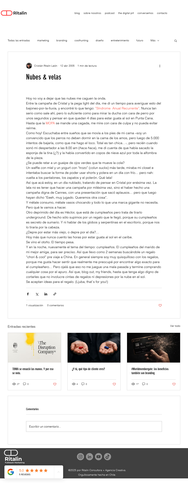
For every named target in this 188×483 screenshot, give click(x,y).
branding (61, 40)
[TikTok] (107, 456)
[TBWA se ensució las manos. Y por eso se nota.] (34, 348)
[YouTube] (98, 456)
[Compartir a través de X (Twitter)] (37, 294)
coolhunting (81, 40)
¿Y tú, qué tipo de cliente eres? (88, 369)
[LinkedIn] (89, 456)
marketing (43, 40)
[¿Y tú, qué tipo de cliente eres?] (94, 348)
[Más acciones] (160, 66)
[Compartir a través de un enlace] (55, 294)
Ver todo (175, 326)
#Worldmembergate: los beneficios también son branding (150, 371)
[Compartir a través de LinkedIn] (46, 294)
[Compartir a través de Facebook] (28, 294)
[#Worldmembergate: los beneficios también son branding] (153, 348)
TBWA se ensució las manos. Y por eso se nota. (32, 371)
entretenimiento (120, 40)
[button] (175, 40)
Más (153, 40)
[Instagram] (80, 456)
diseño (100, 40)
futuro (139, 40)
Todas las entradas (19, 40)
